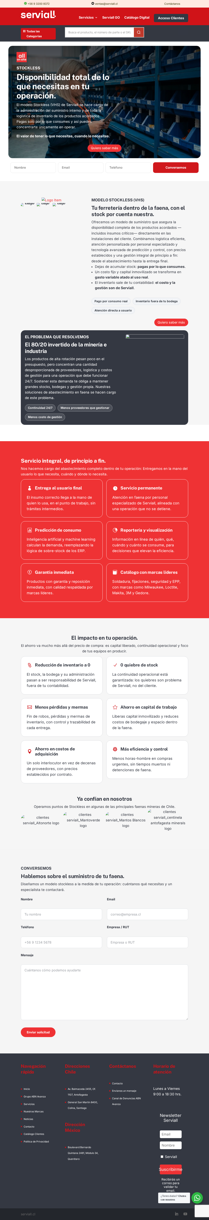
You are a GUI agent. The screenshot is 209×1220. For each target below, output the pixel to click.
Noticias (28, 1119)
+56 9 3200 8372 (38, 3)
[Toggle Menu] (183, 31)
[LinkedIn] (176, 1214)
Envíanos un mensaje (124, 1090)
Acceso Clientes (171, 18)
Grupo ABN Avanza (35, 1096)
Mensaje (27, 955)
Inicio (27, 1088)
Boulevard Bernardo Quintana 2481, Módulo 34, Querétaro (83, 1153)
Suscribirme (171, 1169)
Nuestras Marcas (33, 1111)
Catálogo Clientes (34, 1133)
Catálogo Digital (136, 17)
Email (111, 899)
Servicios (86, 17)
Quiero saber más (104, 148)
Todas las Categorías (34, 33)
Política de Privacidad (36, 1141)
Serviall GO (111, 17)
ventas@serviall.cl (106, 3)
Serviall (171, 1157)
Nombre (27, 899)
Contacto (29, 1126)
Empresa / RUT (118, 927)
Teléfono (27, 927)
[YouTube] (185, 1214)
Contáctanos (172, 3)
